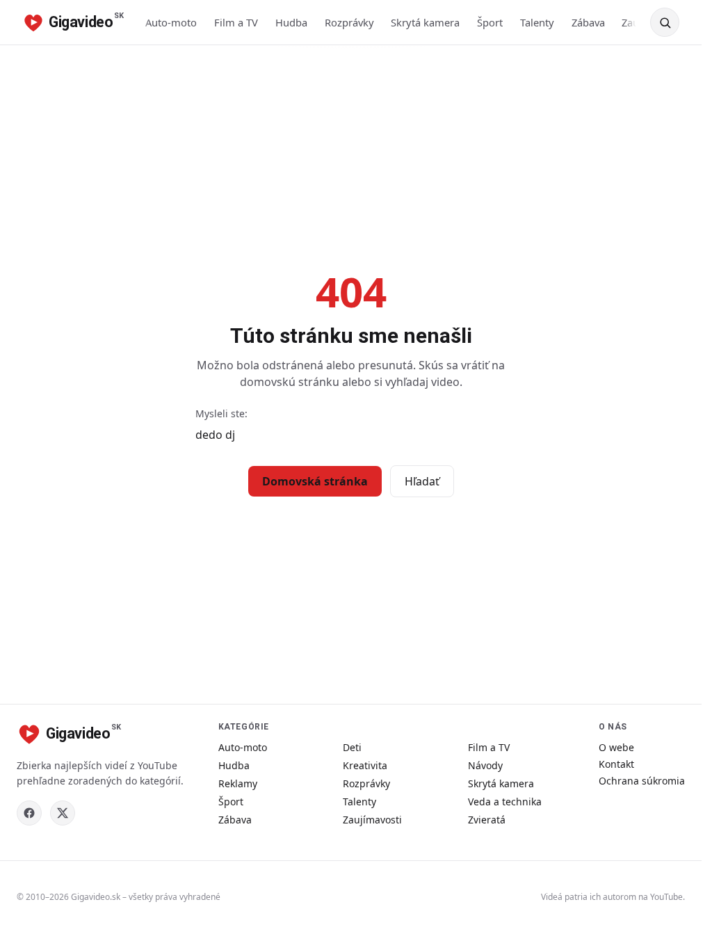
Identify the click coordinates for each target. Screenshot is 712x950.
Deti (352, 747)
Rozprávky (349, 22)
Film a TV (236, 22)
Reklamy (237, 783)
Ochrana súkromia (642, 780)
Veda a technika (505, 801)
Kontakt (616, 764)
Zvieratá (486, 819)
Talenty (537, 22)
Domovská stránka (315, 481)
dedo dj (215, 434)
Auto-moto (171, 22)
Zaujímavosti (372, 819)
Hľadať (422, 481)
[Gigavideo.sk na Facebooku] (29, 813)
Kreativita (365, 765)
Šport (490, 22)
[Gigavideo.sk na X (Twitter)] (62, 813)
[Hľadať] (664, 22)
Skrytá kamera (425, 22)
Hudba (291, 22)
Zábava (588, 22)
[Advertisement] (356, 149)
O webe (616, 747)
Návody (485, 765)
